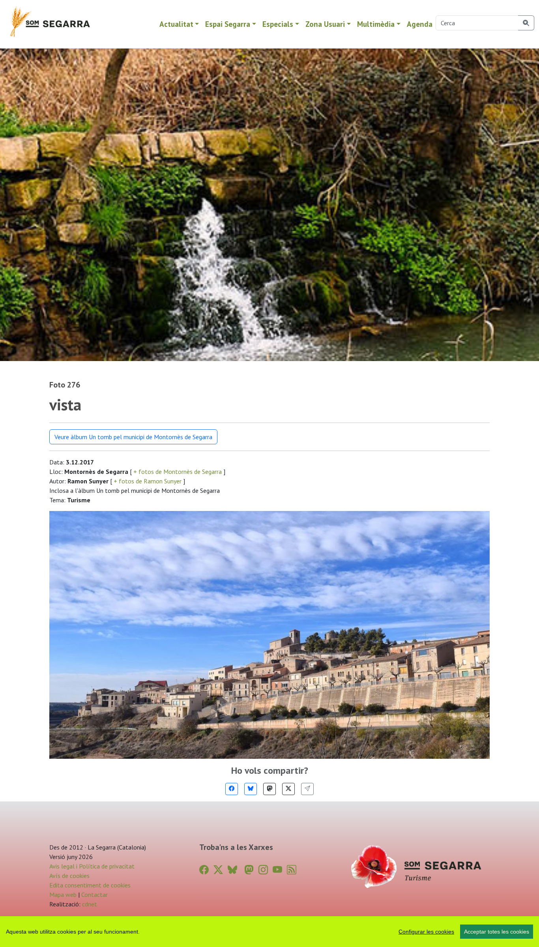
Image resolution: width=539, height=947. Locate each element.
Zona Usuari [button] (325, 24)
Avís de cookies (69, 876)
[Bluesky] (250, 789)
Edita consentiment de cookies (90, 885)
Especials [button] (277, 24)
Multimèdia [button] (376, 24)
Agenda (419, 24)
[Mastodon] (269, 789)
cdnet (88, 904)
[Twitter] (288, 789)
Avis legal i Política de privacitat (92, 866)
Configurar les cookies (426, 931)
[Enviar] (307, 789)
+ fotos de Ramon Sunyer (147, 481)
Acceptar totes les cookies (496, 931)
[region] (269, 931)
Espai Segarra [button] (227, 24)
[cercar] (526, 22)
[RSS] (291, 870)
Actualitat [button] (176, 24)
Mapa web (63, 894)
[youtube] (277, 870)
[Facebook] (231, 789)
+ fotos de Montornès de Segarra (177, 471)
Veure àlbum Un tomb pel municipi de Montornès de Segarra (133, 437)
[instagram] (263, 870)
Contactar (94, 894)
